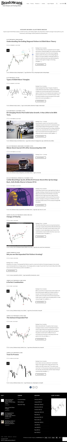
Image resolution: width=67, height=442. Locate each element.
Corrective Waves (21, 399)
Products (37, 3)
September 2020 (38, 422)
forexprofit (40, 310)
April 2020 (36, 432)
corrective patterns (27, 105)
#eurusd (31, 347)
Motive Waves (21, 402)
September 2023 (38, 412)
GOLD (31, 214)
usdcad (38, 275)
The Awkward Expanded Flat (17, 318)
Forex (28, 214)
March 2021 (37, 419)
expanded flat (28, 275)
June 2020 (36, 427)
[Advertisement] (33, 17)
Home (28, 3)
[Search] (56, 3)
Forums (32, 3)
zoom (45, 209)
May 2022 (36, 414)
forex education (35, 310)
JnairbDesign (39, 437)
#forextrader (35, 347)
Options (17, 77)
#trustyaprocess (29, 383)
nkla (38, 172)
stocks (40, 209)
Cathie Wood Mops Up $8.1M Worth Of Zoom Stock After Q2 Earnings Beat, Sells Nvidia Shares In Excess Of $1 (32, 181)
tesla (50, 140)
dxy (38, 247)
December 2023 (37, 407)
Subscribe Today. (21, 404)
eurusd (41, 247)
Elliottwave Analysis (11, 39)
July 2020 (36, 425)
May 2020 (36, 430)
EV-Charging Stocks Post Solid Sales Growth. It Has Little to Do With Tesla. (32, 113)
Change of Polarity (14, 217)
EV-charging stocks (37, 140)
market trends (46, 140)
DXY (13, 214)
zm (42, 209)
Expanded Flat (21, 209)
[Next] (36, 387)
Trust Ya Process (13, 354)
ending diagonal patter (38, 72)
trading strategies (46, 72)
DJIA (7, 146)
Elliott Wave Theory (30, 72)
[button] (50, 3)
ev (36, 172)
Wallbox (52, 140)
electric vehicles (31, 140)
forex (43, 247)
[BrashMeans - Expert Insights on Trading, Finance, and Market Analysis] (12, 3)
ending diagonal (35, 383)
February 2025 (37, 399)
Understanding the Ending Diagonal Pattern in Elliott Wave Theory (31, 41)
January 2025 (37, 402)
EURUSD (25, 214)
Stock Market (19, 110)
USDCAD (18, 252)
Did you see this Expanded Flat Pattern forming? (24, 254)
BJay (19, 45)
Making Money (20, 146)
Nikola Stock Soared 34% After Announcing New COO (26, 148)
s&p (38, 209)
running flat (41, 383)
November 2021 (37, 417)
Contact (43, 3)
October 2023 (37, 409)
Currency (8, 214)
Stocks (23, 110)
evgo (42, 140)
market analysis (41, 105)
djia (36, 209)
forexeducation (47, 247)
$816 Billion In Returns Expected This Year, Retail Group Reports (10, 422)
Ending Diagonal (19, 39)
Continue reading (41, 64)
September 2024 (38, 404)
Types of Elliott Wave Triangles (18, 79)
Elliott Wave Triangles (35, 105)
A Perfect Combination (15, 282)
